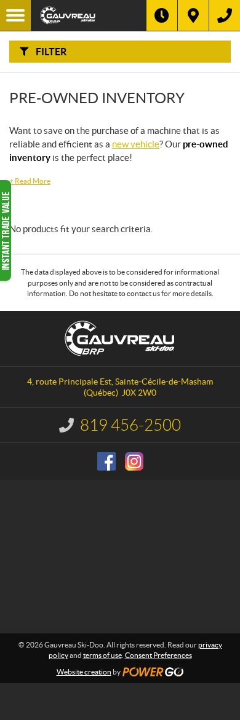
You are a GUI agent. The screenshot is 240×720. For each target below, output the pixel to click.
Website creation (84, 672)
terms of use (102, 655)
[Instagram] (134, 461)
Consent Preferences (158, 655)
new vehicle (135, 144)
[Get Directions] (193, 15)
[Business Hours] (161, 15)
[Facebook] (106, 461)
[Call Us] (224, 15)
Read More (29, 181)
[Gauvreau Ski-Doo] (88, 15)
